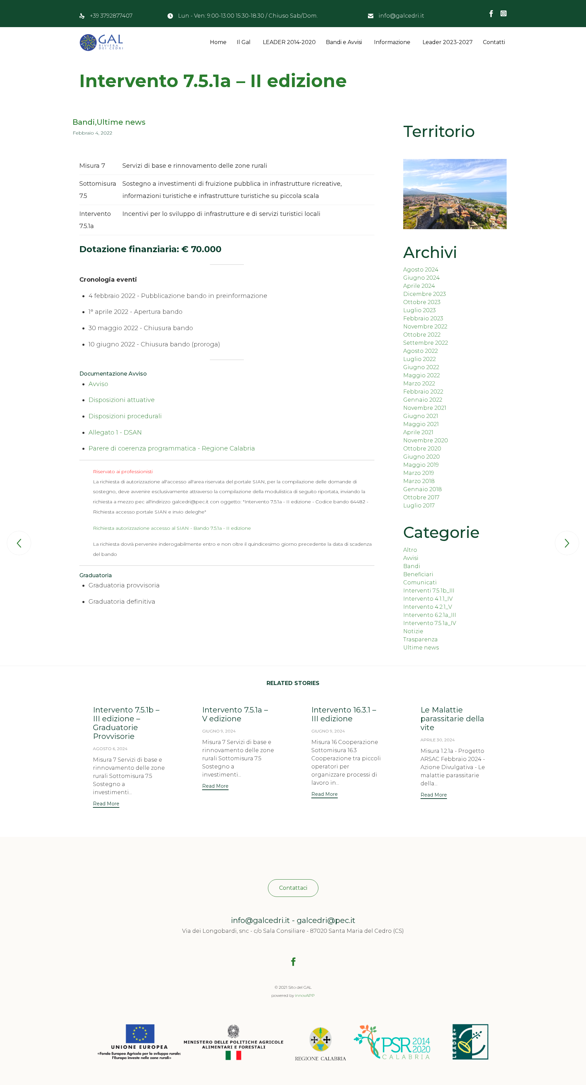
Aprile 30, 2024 (438, 739)
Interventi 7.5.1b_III (428, 590)
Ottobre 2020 (422, 448)
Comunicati (420, 582)
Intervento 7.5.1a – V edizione (235, 714)
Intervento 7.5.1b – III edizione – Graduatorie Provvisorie (126, 723)
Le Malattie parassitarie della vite (452, 718)
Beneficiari (418, 574)
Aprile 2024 (419, 286)
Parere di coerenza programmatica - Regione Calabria (172, 448)
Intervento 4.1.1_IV (428, 599)
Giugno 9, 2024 (219, 731)
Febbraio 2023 (423, 318)
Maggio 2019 (421, 465)
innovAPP (305, 995)
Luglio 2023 (419, 310)
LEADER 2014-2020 (289, 42)
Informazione (392, 42)
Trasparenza (420, 639)
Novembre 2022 (425, 326)
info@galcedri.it (401, 16)
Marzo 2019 (418, 473)
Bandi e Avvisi (344, 42)
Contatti (494, 42)
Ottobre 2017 (421, 497)
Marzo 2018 (419, 481)
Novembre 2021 (424, 408)
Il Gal (244, 42)
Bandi (84, 122)
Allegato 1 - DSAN (115, 432)
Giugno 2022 (421, 367)
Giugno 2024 (421, 278)
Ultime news (121, 122)
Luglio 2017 (419, 505)
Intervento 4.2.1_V (427, 607)
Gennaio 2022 (422, 400)
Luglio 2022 (419, 359)
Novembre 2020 (425, 440)
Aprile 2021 (418, 432)
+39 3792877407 (111, 16)
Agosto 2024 (420, 269)
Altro (410, 550)
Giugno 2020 (421, 457)
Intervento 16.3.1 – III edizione (343, 714)
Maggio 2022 (421, 375)
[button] (106, 804)
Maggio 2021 (421, 424)
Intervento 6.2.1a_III (429, 615)
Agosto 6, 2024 (110, 748)
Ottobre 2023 (422, 302)
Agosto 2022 (420, 351)
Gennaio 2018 (422, 489)
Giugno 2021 (420, 416)
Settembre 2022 (425, 343)
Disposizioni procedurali (125, 416)
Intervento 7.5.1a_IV (429, 623)
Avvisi (410, 558)
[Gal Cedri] (101, 42)
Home (218, 42)
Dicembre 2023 (424, 294)
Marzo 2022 (419, 383)
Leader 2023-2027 (448, 42)
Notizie (413, 631)
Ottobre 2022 (422, 334)
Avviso (98, 384)
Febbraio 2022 (423, 391)
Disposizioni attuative (122, 400)
